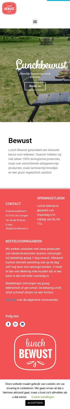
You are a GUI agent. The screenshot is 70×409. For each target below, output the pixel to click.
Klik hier (11, 300)
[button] (35, 22)
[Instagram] (15, 324)
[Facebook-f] (8, 324)
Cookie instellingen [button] (42, 397)
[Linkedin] (22, 324)
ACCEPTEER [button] (35, 403)
